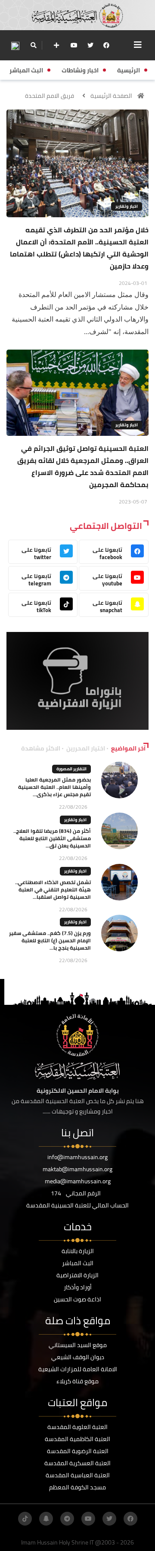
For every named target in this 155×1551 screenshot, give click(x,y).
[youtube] (74, 45)
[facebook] (106, 45)
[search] (33, 45)
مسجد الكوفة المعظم (77, 1487)
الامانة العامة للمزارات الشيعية (77, 1369)
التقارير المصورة (71, 769)
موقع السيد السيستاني (78, 1345)
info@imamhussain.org (77, 1157)
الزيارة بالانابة (78, 1251)
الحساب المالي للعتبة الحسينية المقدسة (77, 1205)
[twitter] (90, 45)
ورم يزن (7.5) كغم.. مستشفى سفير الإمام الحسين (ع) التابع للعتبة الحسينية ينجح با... (50, 940)
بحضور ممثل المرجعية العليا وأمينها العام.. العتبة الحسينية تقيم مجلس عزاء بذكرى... (54, 787)
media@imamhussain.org (78, 1181)
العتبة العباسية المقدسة (78, 1475)
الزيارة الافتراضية (77, 1275)
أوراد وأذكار (78, 1287)
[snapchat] (46, 1519)
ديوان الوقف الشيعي (77, 1357)
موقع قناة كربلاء (77, 1381)
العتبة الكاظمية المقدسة (77, 1439)
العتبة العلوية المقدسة (77, 1426)
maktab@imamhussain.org (77, 1169)
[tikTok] (25, 1519)
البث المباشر (77, 1263)
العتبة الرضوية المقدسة (77, 1451)
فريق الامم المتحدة (49, 95)
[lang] (15, 45)
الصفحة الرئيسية (111, 95)
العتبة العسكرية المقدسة (77, 1463)
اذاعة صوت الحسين (77, 1299)
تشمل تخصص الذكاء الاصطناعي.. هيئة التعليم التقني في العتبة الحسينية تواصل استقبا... (53, 889)
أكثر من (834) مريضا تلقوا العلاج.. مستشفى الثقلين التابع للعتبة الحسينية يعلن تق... (52, 838)
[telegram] (67, 1519)
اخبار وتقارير (126, 206)
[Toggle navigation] (138, 45)
